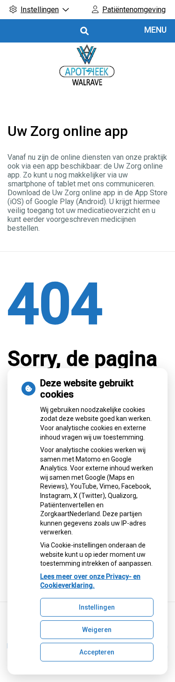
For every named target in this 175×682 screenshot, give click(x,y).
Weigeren (97, 629)
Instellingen (97, 607)
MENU (155, 30)
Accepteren (96, 652)
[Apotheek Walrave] (87, 68)
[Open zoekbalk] (83, 31)
